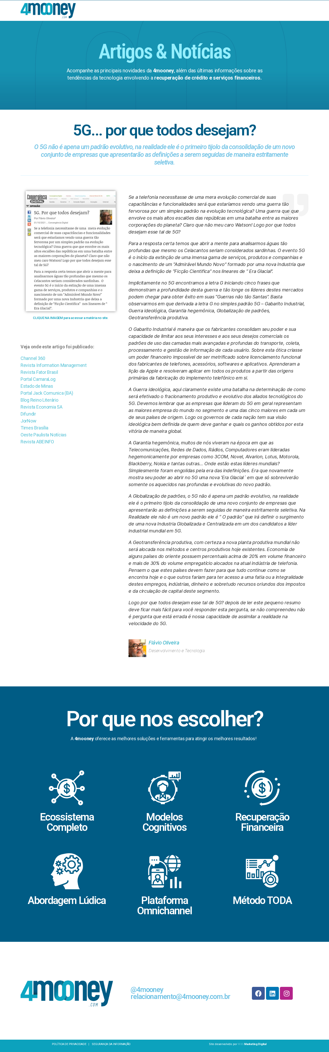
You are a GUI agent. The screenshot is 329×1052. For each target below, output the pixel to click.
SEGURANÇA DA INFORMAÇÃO (111, 1044)
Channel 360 (33, 358)
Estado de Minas (37, 386)
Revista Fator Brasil (39, 372)
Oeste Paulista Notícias (44, 434)
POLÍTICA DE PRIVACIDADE (69, 1044)
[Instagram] (286, 993)
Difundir (28, 414)
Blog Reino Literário (39, 400)
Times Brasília (34, 427)
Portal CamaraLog (38, 379)
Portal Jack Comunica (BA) (47, 393)
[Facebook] (258, 993)
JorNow (28, 421)
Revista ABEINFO (37, 441)
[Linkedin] (272, 993)
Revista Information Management (54, 365)
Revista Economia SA (41, 407)
